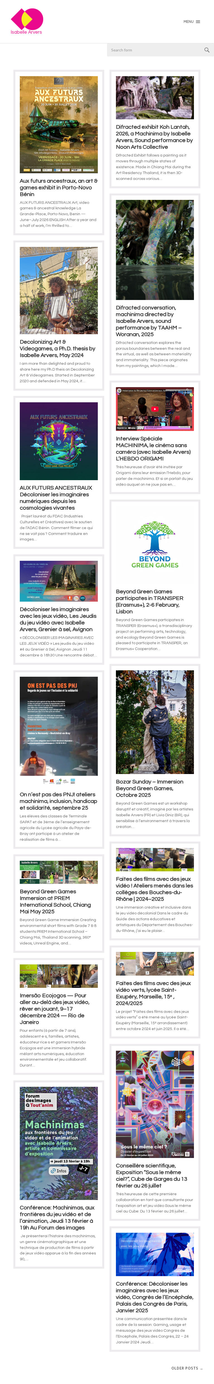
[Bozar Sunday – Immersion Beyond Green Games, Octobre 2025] (155, 722)
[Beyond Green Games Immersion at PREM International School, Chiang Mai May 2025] (59, 872)
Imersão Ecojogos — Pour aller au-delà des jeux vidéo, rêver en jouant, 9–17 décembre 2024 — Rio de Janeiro (54, 1009)
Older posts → (187, 1368)
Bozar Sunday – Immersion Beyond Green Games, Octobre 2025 (149, 788)
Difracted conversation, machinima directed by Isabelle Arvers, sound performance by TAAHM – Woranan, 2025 (149, 321)
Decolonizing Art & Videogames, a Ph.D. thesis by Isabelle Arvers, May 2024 (57, 348)
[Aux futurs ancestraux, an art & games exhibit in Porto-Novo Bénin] (59, 124)
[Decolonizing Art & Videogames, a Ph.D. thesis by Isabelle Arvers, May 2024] (59, 290)
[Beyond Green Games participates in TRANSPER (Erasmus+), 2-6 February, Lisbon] (155, 545)
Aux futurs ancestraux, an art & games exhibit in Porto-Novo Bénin (59, 187)
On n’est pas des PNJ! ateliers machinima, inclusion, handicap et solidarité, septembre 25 (59, 801)
